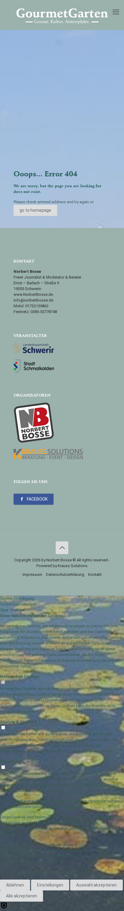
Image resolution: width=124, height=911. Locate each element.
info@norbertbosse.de (33, 300)
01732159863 (36, 306)
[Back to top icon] (62, 547)
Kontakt (95, 574)
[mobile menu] (116, 12)
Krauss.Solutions (73, 565)
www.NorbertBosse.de (33, 294)
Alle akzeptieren (21, 895)
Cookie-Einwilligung (17, 598)
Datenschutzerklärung (65, 574)
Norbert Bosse (59, 560)
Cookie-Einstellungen (18, 604)
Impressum (32, 574)
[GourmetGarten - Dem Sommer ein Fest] (62, 15)
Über (12, 610)
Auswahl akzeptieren (96, 885)
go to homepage (35, 210)
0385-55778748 (43, 311)
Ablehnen (15, 885)
